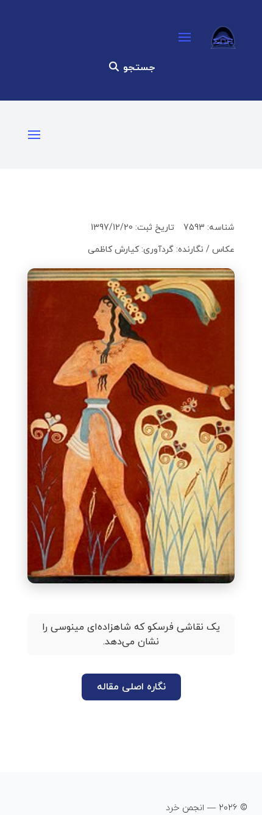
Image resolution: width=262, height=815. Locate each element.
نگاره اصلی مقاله (131, 687)
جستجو (137, 67)
